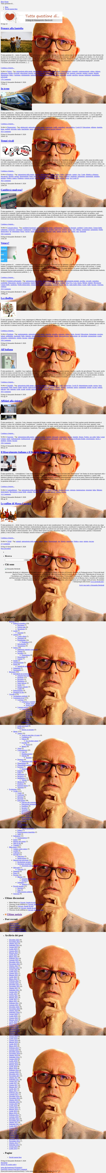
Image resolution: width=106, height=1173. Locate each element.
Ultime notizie (14, 914)
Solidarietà (16, 668)
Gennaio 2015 (13, 1137)
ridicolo (3, 389)
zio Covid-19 (74, 178)
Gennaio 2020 (13, 1027)
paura (31, 129)
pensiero (96, 176)
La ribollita (7, 298)
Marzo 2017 (13, 1091)
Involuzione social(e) (24, 862)
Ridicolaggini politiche (24, 892)
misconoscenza (64, 336)
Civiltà (15, 791)
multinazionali (25, 439)
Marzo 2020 (13, 1024)
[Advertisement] (20, 601)
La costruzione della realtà (17, 931)
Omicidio (20, 869)
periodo (3, 178)
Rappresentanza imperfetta (26, 832)
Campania (68, 174)
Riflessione (25, 722)
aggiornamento (23, 334)
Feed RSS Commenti (20, 1169)
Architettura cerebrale (20, 696)
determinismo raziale (85, 385)
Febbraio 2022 (14, 981)
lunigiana (17, 75)
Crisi (23, 752)
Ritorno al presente (28, 730)
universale (4, 77)
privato (36, 129)
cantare (74, 174)
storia (47, 178)
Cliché (9, 541)
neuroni (63, 387)
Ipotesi (28, 716)
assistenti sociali (40, 437)
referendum (16, 231)
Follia (19, 772)
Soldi (19, 834)
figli (67, 73)
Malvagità (16, 867)
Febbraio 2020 (14, 1025)
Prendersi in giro (18, 692)
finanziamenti (24, 176)
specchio (34, 389)
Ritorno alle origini (19, 841)
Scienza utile (21, 627)
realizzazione (48, 75)
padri (60, 439)
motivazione (74, 336)
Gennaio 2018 (13, 1072)
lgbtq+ (11, 75)
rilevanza (56, 75)
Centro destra (88, 228)
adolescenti (24, 127)
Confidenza (25, 737)
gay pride (93, 437)
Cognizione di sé (18, 698)
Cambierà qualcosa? (12, 189)
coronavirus (67, 385)
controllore (61, 127)
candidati (80, 228)
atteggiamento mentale (71, 281)
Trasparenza (21, 646)
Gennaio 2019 (13, 1050)
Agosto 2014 (13, 1147)
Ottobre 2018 (13, 1055)
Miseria (19, 877)
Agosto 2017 (13, 1081)
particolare (34, 75)
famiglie (75, 437)
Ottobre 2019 (13, 1033)
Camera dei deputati (69, 228)
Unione (19, 659)
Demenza (20, 759)
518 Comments (6, 340)
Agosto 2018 (13, 1059)
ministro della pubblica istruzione (42, 336)
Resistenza (20, 681)
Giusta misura (21, 821)
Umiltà (19, 689)
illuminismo (4, 75)
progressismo (90, 439)
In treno (5, 88)
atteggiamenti (37, 71)
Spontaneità (17, 670)
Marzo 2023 (13, 956)
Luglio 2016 (13, 1106)
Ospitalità (25, 810)
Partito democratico (24, 285)
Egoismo (20, 767)
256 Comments (6, 443)
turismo (45, 389)
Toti (69, 231)
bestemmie (48, 127)
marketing (69, 541)
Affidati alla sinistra (11, 400)
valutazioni (31, 338)
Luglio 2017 (13, 1083)
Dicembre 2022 (14, 962)
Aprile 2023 (13, 955)
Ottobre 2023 (13, 943)
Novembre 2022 (14, 964)
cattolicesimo (56, 71)
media (41, 387)
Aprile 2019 (13, 1044)
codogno (44, 385)
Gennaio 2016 (13, 1117)
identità (96, 73)
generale (79, 73)
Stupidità (10, 385)
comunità (75, 71)
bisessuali (55, 437)
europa (16, 176)
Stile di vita (17, 843)
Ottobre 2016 (13, 1100)
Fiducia (24, 739)
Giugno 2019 (13, 1040)
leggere (64, 229)
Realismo (10, 334)
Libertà (15, 634)
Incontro (24, 808)
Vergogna (20, 787)
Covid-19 (78, 127)
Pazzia (28, 744)
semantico (4, 338)
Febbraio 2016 (14, 1115)
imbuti (3, 336)
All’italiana (7, 349)
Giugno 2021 (13, 996)
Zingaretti (83, 231)
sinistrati (49, 231)
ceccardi (88, 281)
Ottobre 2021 (13, 988)
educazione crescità (26, 73)
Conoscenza (26, 709)
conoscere (11, 229)
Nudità (15, 661)
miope (56, 336)
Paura (15, 873)
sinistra (19, 338)
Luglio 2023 (13, 949)
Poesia (15, 664)
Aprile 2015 (13, 1132)
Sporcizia (10, 437)
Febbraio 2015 (14, 1135)
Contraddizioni (12, 490)
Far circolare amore (32, 741)
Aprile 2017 (13, 1089)
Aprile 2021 (13, 999)
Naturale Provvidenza (24, 675)
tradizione (87, 75)
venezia (51, 389)
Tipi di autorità (14, 923)
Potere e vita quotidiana (16, 929)
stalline (59, 231)
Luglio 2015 (13, 1126)
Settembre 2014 (14, 1145)
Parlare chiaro (30, 703)
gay (59, 541)
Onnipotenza (26, 655)
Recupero (20, 679)
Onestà (19, 826)
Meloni (78, 229)
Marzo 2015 (13, 1133)
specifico (75, 75)
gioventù (14, 129)
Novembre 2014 (14, 1141)
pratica (14, 178)
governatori (4, 387)
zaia (77, 231)
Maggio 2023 (13, 953)
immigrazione (80, 490)
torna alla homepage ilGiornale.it (11, 1167)
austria (52, 174)
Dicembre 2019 (14, 1029)
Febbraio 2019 (14, 1048)
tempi (48, 129)
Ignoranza (29, 713)
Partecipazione (18, 690)
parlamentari (86, 229)
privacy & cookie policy (9, 1164)
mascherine (25, 129)
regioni (100, 387)
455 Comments (6, 392)
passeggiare (89, 176)
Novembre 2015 (14, 1120)
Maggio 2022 (13, 975)
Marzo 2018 (13, 1068)
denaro (69, 437)
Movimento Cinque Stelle (18, 492)
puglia (42, 285)
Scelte (19, 685)
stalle (54, 231)
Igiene (19, 823)
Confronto (20, 795)
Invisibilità (29, 715)
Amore (19, 733)
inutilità (51, 229)
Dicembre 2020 (14, 1007)
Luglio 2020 (13, 1016)
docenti (77, 334)
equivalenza (50, 73)
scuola (37, 178)
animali (18, 541)
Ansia (19, 748)
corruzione (19, 229)
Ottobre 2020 (13, 1010)
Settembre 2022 (14, 968)
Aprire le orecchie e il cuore (31, 735)
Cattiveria (16, 853)
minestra (28, 336)
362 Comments (6, 181)
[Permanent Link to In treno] (16, 110)
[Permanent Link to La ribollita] (8, 316)
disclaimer (4, 1163)
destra (72, 334)
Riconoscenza (26, 813)
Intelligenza (21, 778)
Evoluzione (62, 73)
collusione (4, 229)
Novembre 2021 (14, 986)
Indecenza (20, 856)
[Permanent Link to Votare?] (8, 261)
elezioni (11, 176)
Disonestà (20, 638)
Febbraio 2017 (14, 1092)
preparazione (92, 336)
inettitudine (55, 283)
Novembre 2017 (14, 1076)
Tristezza (24, 884)
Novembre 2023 (14, 942)
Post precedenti (6, 548)
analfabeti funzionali (29, 228)
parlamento (81, 176)
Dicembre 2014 (14, 1139)
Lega (75, 283)
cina (79, 174)
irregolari (89, 490)
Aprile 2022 (13, 977)
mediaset (46, 387)
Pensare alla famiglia (12, 28)
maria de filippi (33, 387)
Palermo (35, 492)
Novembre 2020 (14, 1009)
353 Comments (6, 289)
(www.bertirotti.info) (97, 582)
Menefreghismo (22, 825)
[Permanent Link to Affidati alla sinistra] (8, 419)
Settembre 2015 (14, 1124)
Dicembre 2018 (14, 1051)
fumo (2, 129)
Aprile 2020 (13, 1022)
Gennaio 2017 (13, 1094)
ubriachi (58, 129)
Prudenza (10, 174)
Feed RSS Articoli (7, 1169)
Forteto (86, 437)
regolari (47, 492)
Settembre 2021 (14, 990)
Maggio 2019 (13, 1042)
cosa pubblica (70, 127)
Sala (8, 389)
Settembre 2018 (14, 1057)
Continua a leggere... (7, 68)
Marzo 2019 (13, 1046)
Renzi (22, 231)
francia (36, 176)
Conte (83, 174)
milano (52, 387)
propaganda (35, 285)
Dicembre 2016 (14, 1096)
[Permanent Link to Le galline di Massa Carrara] (8, 522)
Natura (9, 71)
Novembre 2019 (14, 1031)
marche (25, 387)
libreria (63, 541)
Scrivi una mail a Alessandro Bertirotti (91, 585)
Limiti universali (22, 726)
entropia (72, 490)
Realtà (19, 728)
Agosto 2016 (13, 1104)
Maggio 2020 (13, 1020)
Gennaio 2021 (13, 1005)
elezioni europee (64, 490)
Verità (28, 720)
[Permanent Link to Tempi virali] (16, 157)
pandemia (73, 176)
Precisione (20, 625)
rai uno (94, 387)
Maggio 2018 (13, 1065)
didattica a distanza (92, 174)
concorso (61, 334)
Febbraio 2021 (14, 1003)
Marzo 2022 (13, 979)
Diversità (16, 73)
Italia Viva (58, 229)
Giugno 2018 (13, 1063)
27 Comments (5, 544)
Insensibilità (25, 769)
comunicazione (53, 385)
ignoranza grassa (45, 283)
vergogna (100, 285)
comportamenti (66, 71)
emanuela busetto (39, 73)
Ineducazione (21, 858)
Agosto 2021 (13, 992)
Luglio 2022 (13, 971)
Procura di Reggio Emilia (77, 439)
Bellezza (12, 621)
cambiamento (57, 228)
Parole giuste (30, 705)
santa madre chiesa (75, 285)
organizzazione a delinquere (49, 439)
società (69, 75)
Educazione (86, 127)
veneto (73, 231)
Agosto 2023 (13, 947)
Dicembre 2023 (14, 940)
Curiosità (29, 711)
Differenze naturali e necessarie (27, 649)
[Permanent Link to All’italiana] (8, 368)
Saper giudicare (27, 817)
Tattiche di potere (14, 925)
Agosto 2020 (13, 1014)
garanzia (72, 73)
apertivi (37, 174)
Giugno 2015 (13, 1128)
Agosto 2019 (13, 1037)
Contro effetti (21, 636)
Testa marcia (26, 819)
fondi (31, 176)
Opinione (29, 718)
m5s (74, 229)
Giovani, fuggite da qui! (28, 902)
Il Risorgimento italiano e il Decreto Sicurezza (25, 452)
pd (10, 231)
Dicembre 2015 (14, 1119)
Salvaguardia (21, 644)
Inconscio (20, 776)
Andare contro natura (20, 849)
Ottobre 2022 (13, 966)
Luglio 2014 (13, 1148)
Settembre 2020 (14, 1012)
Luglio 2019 (13, 1038)
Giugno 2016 (13, 1107)
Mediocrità (20, 782)
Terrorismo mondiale (24, 864)
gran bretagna (43, 176)
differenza (4, 73)
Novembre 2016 (14, 1098)
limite (20, 387)
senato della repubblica (37, 231)
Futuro (15, 840)
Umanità (16, 845)
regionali (55, 285)
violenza (3, 286)
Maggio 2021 (13, 997)
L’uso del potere (14, 927)
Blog (6, 7)
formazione (26, 283)
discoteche (4, 176)
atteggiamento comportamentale (53, 281)
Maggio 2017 (13, 1087)
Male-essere (13, 847)
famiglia (99, 127)
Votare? (5, 243)
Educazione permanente (29, 804)
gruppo (90, 73)
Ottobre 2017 (13, 1078)
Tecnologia (21, 629)
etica (55, 73)
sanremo (13, 389)
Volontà (24, 780)
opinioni (67, 176)
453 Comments (6, 131)
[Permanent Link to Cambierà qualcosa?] (8, 208)
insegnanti (17, 336)
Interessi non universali (20, 860)
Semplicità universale (24, 666)
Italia (19, 129)
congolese (95, 281)
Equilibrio (25, 806)
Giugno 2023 (13, 951)
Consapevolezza (12, 228)
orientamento (25, 75)
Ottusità (24, 756)
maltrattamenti (15, 439)
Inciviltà (16, 854)
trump (67, 178)
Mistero (24, 746)
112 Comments (6, 494)
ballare (57, 174)
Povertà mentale (18, 886)
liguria (51, 176)
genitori (85, 73)
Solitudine (20, 882)
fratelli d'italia (43, 229)
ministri (90, 283)
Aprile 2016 (13, 1111)
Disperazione (11, 127)
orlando (29, 492)
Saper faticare (21, 683)
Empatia (20, 771)
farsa (100, 385)
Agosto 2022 (13, 969)
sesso (81, 541)
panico (76, 387)
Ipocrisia (20, 888)
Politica (40, 75)
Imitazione (20, 774)
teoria (57, 178)
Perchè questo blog (11, 9)
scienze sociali (29, 178)
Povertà (15, 875)
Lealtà (15, 631)
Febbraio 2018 (14, 1070)
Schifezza (25, 881)
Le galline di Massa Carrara (16, 503)
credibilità (35, 229)
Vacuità (28, 724)
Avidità (15, 851)
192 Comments (6, 234)
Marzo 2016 (13, 1113)
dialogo (97, 71)
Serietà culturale (22, 687)
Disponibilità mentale (24, 765)
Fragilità (24, 743)
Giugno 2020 (13, 1018)
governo (100, 334)
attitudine (48, 334)
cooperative (63, 437)
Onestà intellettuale (28, 828)
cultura (92, 71)
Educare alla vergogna (29, 802)
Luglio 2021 (13, 994)
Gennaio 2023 (13, 960)
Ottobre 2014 (13, 1143)
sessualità (63, 75)
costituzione (27, 229)
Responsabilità (26, 812)
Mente (15, 731)
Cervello (12, 694)
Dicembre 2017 (14, 1074)
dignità (10, 73)
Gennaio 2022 (13, 983)
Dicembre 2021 (14, 984)
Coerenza (20, 700)
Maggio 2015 (13, 1130)
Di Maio (55, 490)
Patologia (16, 871)
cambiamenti (47, 71)
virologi (57, 389)
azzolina (82, 281)
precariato (84, 336)
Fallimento (16, 836)
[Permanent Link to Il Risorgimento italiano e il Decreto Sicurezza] (8, 470)
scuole (23, 389)
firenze (81, 437)
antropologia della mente (24, 71)
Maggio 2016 (13, 1109)
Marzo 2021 (13, 1001)
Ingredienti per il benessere (22, 674)
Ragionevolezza (22, 785)
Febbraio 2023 (14, 958)
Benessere (12, 672)
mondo (56, 176)
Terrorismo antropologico (30, 866)
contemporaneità (83, 71)
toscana (81, 75)
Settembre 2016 (14, 1102)
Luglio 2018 (13, 1061)
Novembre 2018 (14, 1053)
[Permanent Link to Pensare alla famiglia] (16, 52)
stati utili (42, 178)
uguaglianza (96, 75)
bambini (48, 437)
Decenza (20, 797)
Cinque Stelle (97, 228)
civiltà (55, 127)
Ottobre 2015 (13, 1122)
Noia (19, 890)
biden (62, 174)
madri (8, 439)
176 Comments (6, 79)
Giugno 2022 (13, 973)
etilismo (93, 127)
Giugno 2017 (13, 1085)
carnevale (37, 385)
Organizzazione (18, 662)
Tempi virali (7, 140)
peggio (89, 387)
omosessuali (35, 439)
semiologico (12, 338)
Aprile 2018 (13, 1066)
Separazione (21, 657)
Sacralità (20, 653)
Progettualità (21, 640)
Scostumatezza (22, 838)
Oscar (28, 815)
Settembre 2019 (14, 1035)
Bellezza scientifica (19, 623)
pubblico (42, 129)
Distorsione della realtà (29, 761)
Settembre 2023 (14, 945)
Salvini (27, 231)
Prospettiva (25, 642)
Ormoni (19, 651)
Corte (45, 490)
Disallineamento (27, 754)
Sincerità (20, 633)
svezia (52, 178)
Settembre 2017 (14, 1079)
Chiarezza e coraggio (28, 702)
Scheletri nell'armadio (14, 281)
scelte (18, 389)
